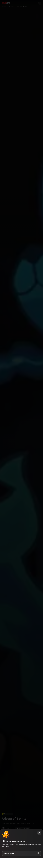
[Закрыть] (39, 833)
